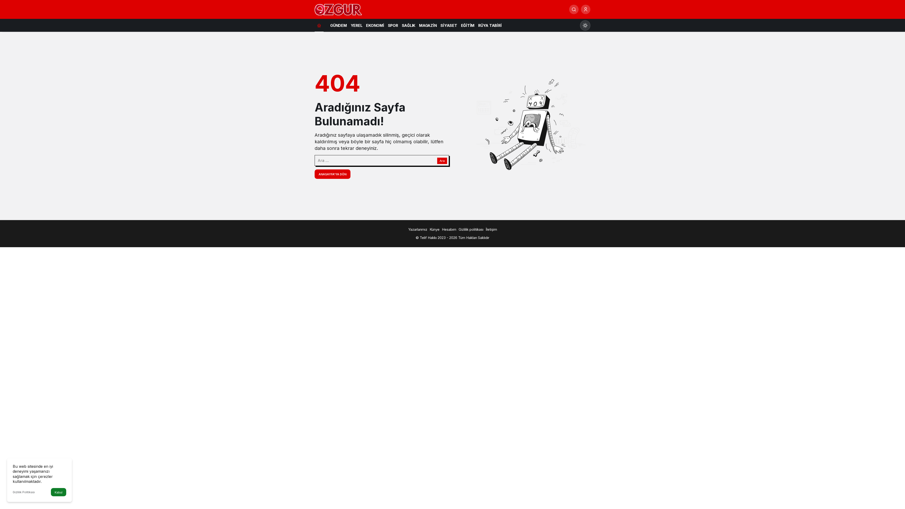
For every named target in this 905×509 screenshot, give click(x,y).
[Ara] (574, 9)
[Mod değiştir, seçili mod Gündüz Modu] (585, 25)
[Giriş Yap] (585, 9)
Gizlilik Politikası (24, 492)
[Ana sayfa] (319, 25)
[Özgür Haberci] (338, 9)
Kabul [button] (58, 492)
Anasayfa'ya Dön (332, 174)
